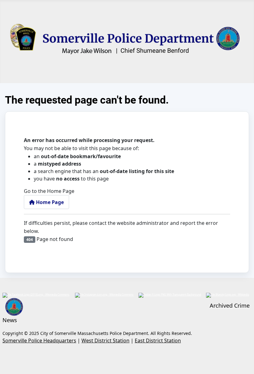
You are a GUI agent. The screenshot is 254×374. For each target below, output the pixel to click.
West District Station (105, 340)
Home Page (49, 202)
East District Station (158, 340)
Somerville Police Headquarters (39, 340)
